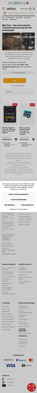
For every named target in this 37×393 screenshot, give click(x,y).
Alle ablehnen (9, 205)
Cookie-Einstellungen (18, 200)
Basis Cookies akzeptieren (18, 194)
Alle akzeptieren (27, 205)
